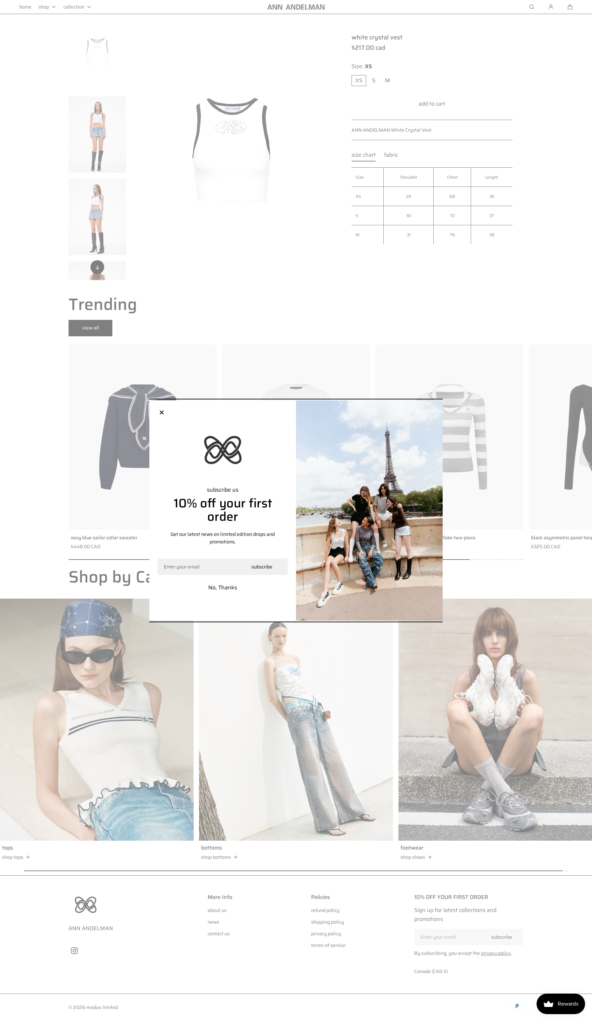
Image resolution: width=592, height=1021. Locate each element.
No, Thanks (222, 587)
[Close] (161, 413)
